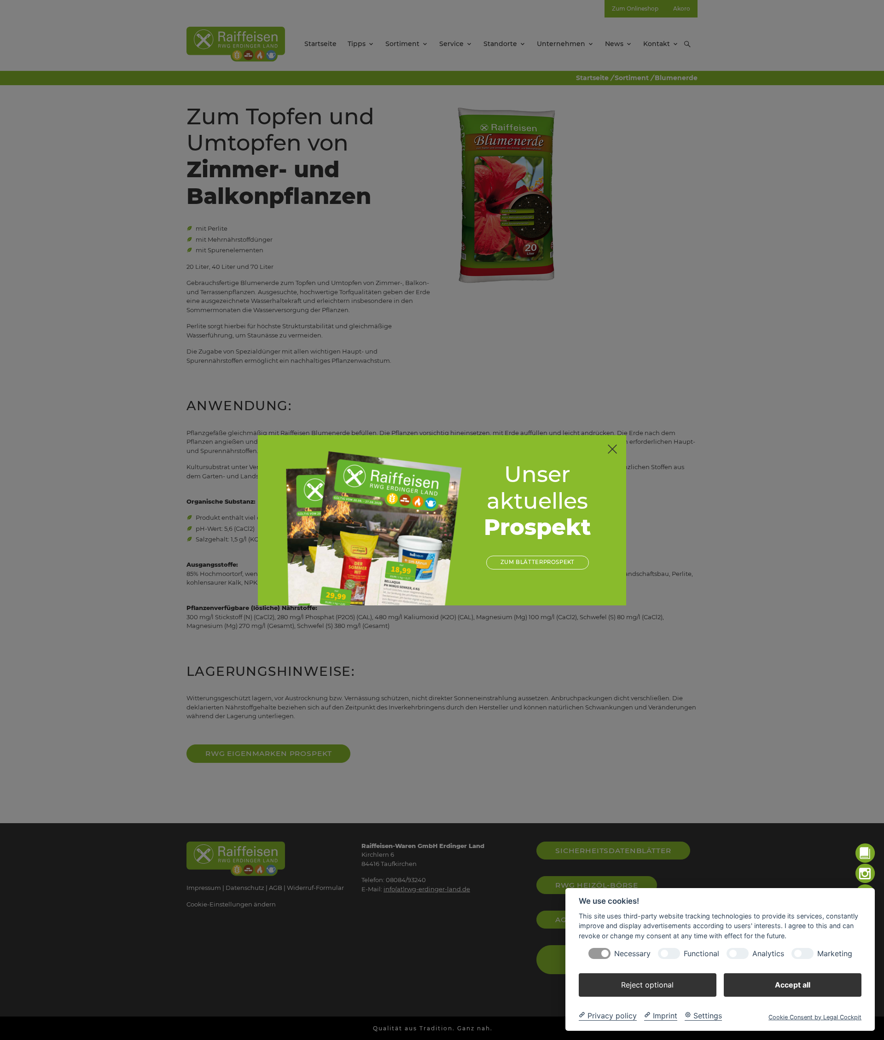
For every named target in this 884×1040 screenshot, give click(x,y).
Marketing (834, 953)
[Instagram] (865, 873)
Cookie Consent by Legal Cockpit (814, 1016)
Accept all (792, 984)
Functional (701, 953)
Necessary (632, 953)
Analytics (768, 953)
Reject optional (647, 984)
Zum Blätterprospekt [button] (537, 562)
